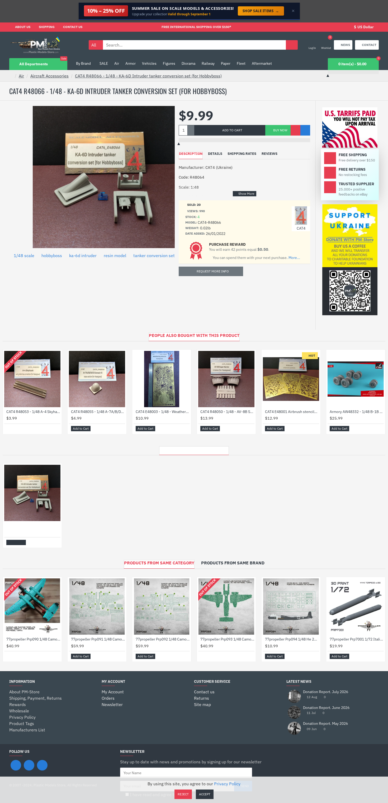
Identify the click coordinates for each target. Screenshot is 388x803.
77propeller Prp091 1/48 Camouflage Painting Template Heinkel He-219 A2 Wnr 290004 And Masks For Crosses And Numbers (98, 639)
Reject (183, 794)
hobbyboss (51, 255)
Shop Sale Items (261, 10)
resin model (115, 255)
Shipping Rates (242, 153)
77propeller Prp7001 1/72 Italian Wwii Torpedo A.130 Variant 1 (357, 639)
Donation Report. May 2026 (325, 724)
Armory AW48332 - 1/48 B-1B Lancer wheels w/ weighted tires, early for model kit (357, 411)
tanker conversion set (154, 255)
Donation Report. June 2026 (326, 708)
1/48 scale (24, 255)
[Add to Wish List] (295, 130)
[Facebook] (16, 765)
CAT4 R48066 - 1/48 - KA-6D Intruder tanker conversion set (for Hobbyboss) (148, 75)
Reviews (269, 153)
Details (215, 153)
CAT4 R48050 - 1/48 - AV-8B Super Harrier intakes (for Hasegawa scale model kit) (227, 411)
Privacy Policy (227, 783)
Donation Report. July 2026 (325, 692)
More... (294, 258)
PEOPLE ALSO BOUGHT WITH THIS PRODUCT (194, 335)
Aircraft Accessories (49, 75)
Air (21, 75)
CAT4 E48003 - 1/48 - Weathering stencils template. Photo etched (163, 411)
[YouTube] (42, 765)
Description (190, 153)
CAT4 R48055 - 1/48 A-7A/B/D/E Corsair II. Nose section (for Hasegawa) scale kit (98, 411)
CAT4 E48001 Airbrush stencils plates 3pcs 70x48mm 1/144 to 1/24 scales (292, 411)
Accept (204, 794)
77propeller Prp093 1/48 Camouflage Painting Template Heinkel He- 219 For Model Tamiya (227, 639)
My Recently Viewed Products (194, 449)
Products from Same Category (159, 562)
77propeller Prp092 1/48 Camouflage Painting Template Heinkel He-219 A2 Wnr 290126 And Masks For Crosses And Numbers (163, 639)
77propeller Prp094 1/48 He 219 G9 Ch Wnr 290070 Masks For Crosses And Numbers (292, 639)
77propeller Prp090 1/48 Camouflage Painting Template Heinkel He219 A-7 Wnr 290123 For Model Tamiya (33, 639)
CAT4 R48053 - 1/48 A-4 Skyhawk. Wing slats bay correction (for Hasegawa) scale (33, 411)
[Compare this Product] (305, 130)
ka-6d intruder (83, 255)
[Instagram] (29, 765)
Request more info (213, 271)
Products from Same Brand (232, 562)
